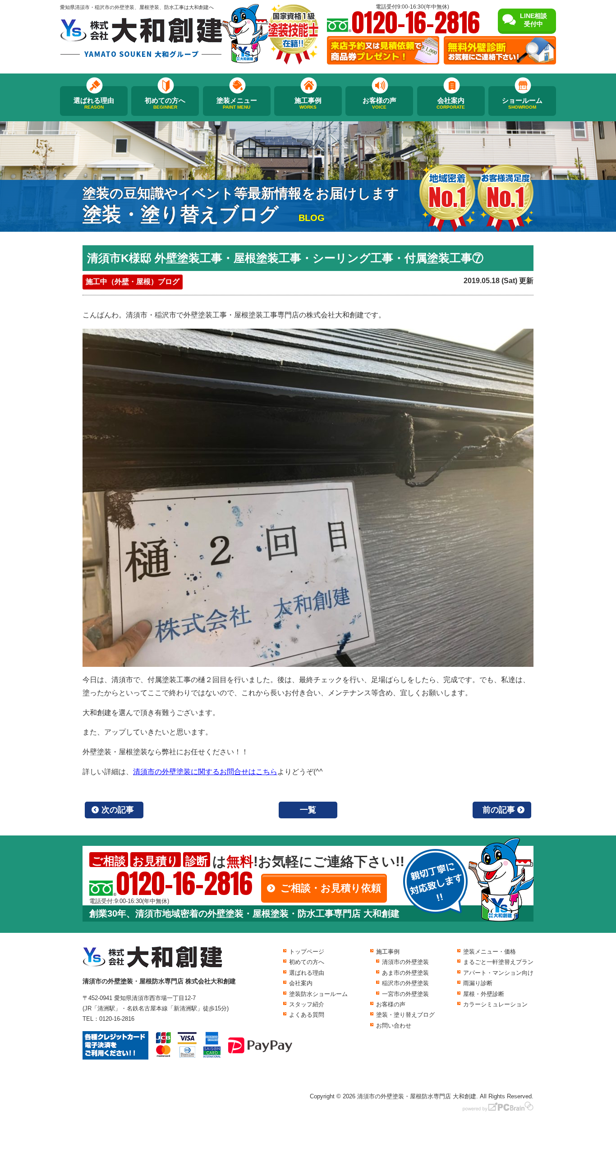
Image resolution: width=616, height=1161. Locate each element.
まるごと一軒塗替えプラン (498, 962)
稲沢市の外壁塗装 (405, 983)
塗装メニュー (236, 103)
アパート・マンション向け (498, 972)
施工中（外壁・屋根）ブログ (132, 281)
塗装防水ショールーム (318, 994)
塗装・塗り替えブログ (405, 1014)
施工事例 (308, 103)
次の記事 (117, 809)
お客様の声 (379, 103)
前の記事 (499, 809)
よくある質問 (306, 1014)
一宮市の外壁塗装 (405, 994)
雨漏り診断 (477, 983)
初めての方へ (165, 103)
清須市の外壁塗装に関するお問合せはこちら (205, 772)
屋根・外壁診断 (483, 994)
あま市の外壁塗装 (405, 972)
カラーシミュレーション (495, 1004)
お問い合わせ (393, 1025)
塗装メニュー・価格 (489, 951)
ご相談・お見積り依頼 (330, 888)
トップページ (306, 951)
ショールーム (522, 103)
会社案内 (451, 103)
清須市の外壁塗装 (405, 962)
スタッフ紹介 (306, 1004)
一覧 (308, 809)
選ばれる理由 (94, 103)
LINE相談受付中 (533, 20)
